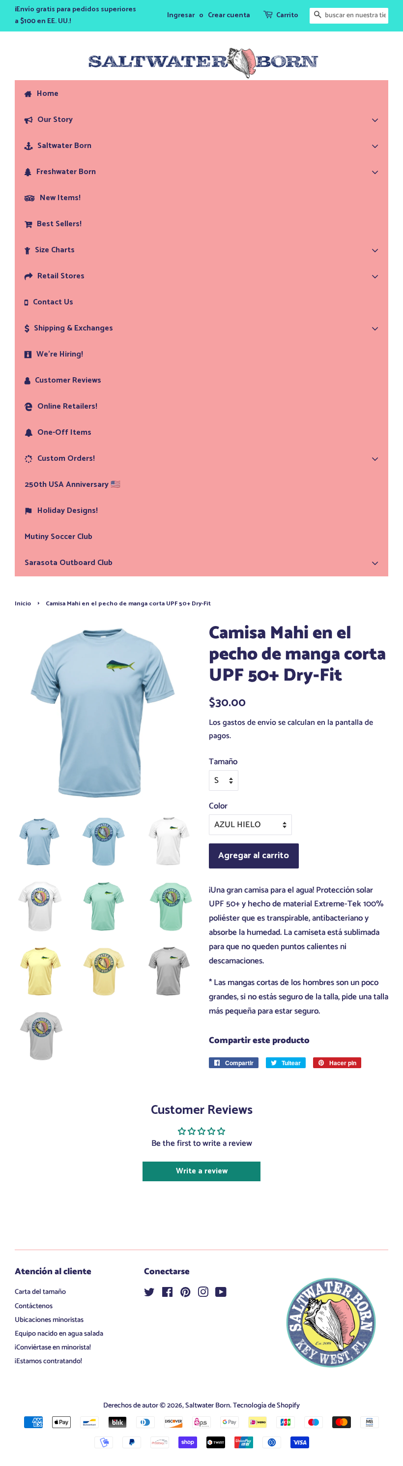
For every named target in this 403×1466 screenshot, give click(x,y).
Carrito (287, 15)
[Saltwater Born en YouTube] (221, 1294)
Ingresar (181, 15)
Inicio (23, 603)
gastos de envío (249, 722)
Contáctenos (34, 1306)
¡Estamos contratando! (48, 1361)
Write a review (202, 1171)
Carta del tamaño (40, 1292)
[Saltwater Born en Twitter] (149, 1294)
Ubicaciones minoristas (49, 1320)
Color (218, 806)
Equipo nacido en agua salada (59, 1334)
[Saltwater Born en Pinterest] (185, 1294)
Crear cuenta (229, 15)
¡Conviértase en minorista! (53, 1347)
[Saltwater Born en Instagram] (203, 1294)
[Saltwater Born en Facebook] (167, 1294)
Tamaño (223, 762)
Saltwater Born (207, 1405)
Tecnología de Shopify (266, 1405)
